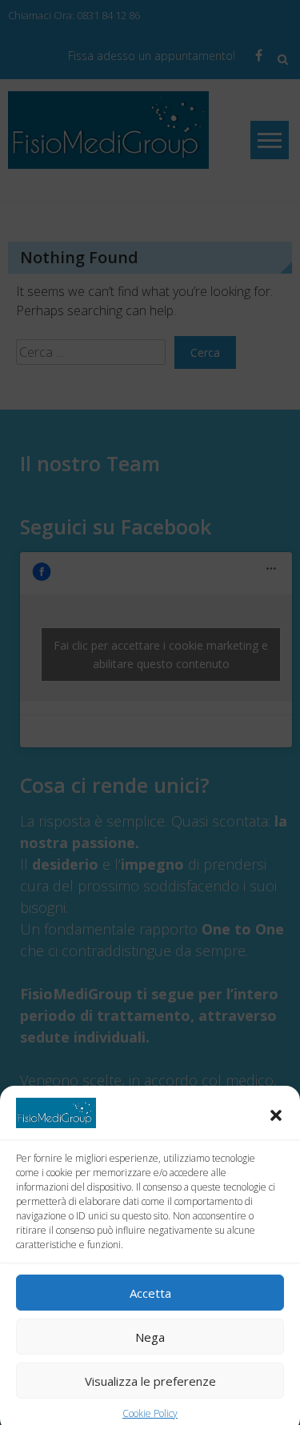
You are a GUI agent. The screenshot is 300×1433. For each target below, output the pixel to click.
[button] (276, 1115)
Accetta (150, 1293)
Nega (150, 1337)
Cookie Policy (150, 1413)
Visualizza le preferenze (150, 1381)
